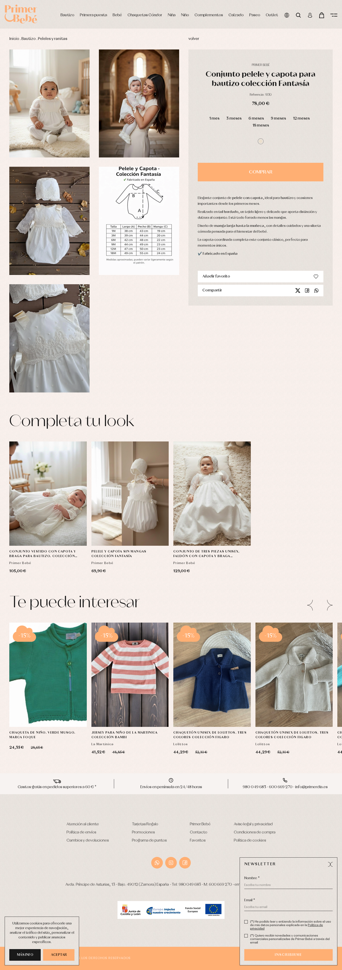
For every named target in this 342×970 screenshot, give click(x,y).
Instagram (171, 863)
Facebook (307, 290)
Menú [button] (333, 15)
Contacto (198, 832)
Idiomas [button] (287, 15)
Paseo (254, 15)
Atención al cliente (83, 824)
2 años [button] (111, 689)
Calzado (236, 15)
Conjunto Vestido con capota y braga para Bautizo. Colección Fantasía (42, 554)
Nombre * (252, 878)
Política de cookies (250, 841)
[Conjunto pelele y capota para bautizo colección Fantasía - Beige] (49, 103)
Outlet (272, 15)
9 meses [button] (278, 119)
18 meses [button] (260, 125)
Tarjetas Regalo (145, 824)
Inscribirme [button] (288, 955)
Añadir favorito (216, 276)
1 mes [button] (214, 119)
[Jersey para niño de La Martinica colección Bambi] (130, 675)
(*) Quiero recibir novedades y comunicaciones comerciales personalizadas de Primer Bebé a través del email (290, 939)
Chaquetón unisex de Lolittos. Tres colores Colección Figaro (210, 735)
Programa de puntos (149, 841)
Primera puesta (93, 15)
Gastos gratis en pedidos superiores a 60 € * (57, 787)
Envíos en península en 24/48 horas (171, 787)
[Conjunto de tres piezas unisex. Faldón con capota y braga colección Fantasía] (212, 493)
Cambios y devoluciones (88, 841)
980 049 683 (190, 885)
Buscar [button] (298, 15)
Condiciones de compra (254, 832)
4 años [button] (148, 689)
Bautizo (67, 15)
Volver (193, 39)
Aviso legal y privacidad (253, 824)
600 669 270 (220, 885)
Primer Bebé (200, 824)
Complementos (208, 15)
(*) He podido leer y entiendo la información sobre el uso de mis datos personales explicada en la (290, 925)
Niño (185, 15)
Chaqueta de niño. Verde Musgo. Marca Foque (42, 735)
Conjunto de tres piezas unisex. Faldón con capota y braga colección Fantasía (206, 554)
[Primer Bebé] (21, 14)
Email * (249, 900)
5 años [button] (111, 701)
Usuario (310, 15)
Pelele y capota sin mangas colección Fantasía (119, 554)
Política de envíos (81, 832)
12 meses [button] (301, 119)
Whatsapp (316, 290)
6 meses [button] (256, 119)
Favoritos (197, 841)
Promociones (143, 832)
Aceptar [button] (59, 955)
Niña (171, 15)
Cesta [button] (322, 15)
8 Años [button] (130, 712)
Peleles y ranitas (52, 39)
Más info (25, 955)
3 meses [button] (233, 119)
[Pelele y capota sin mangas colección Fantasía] (130, 493)
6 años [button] (130, 701)
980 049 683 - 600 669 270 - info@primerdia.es (285, 787)
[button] (261, 141)
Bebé (117, 15)
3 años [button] (212, 701)
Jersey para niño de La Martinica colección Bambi (124, 735)
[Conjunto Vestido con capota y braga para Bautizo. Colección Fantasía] (48, 493)
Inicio (14, 39)
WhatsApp (157, 863)
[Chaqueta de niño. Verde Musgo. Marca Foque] (48, 675)
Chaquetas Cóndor (144, 15)
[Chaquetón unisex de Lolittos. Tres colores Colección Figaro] (212, 675)
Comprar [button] (260, 172)
